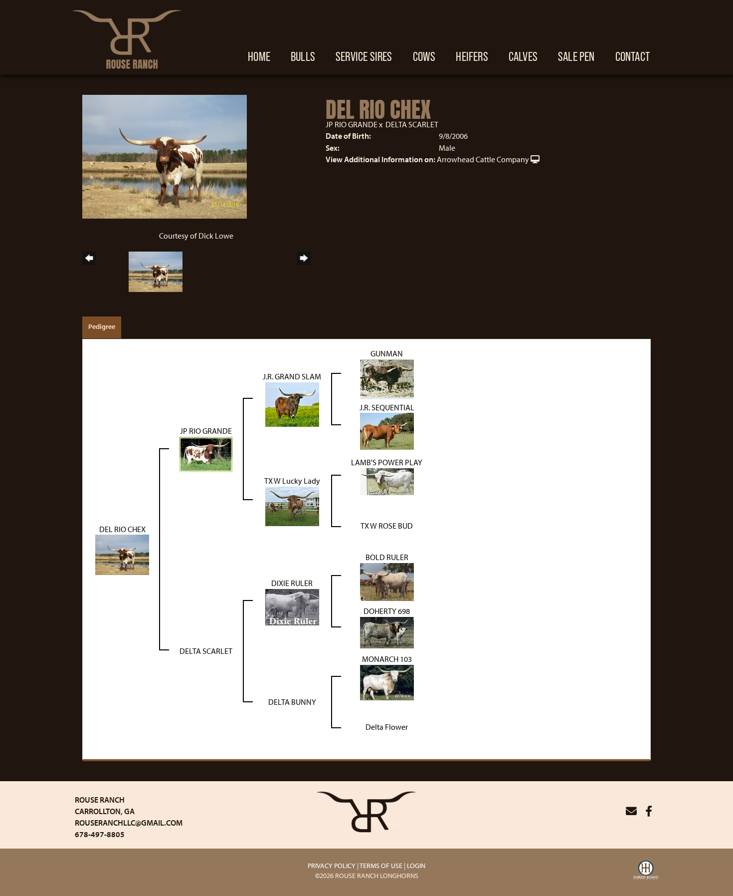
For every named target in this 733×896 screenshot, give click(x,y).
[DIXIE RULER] (292, 606)
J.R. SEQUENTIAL (387, 407)
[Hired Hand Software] (645, 872)
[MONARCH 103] (387, 682)
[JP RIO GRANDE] (206, 453)
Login (416, 865)
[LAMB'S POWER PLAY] (387, 481)
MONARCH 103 (387, 659)
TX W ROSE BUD (387, 526)
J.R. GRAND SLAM (292, 376)
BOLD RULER (387, 557)
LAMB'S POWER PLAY (386, 462)
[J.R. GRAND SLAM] (292, 403)
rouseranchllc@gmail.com (129, 823)
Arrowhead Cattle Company (483, 159)
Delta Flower (387, 727)
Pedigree (101, 326)
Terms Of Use (381, 865)
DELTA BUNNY (292, 702)
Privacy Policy (332, 865)
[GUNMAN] (387, 378)
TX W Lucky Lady (292, 481)
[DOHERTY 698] (387, 632)
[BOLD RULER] (387, 581)
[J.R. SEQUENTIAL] (387, 430)
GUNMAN (386, 353)
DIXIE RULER (292, 583)
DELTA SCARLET (411, 124)
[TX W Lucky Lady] (292, 506)
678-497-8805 (100, 834)
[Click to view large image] (164, 156)
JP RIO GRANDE (351, 124)
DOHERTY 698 (387, 611)
